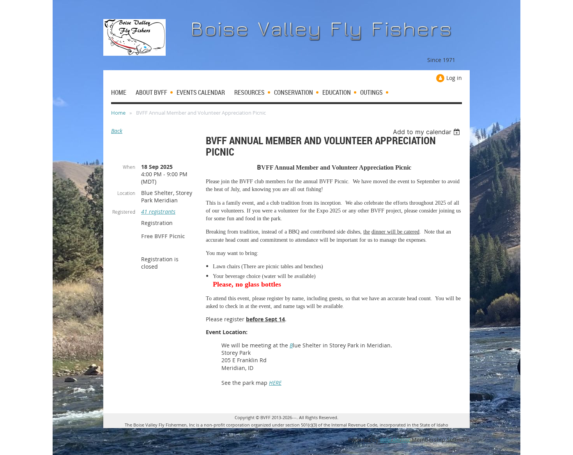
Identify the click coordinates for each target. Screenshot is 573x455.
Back (116, 131)
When (129, 167)
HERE (275, 382)
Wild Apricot (395, 439)
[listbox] (427, 131)
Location (126, 193)
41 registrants (158, 211)
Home (118, 112)
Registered (123, 212)
